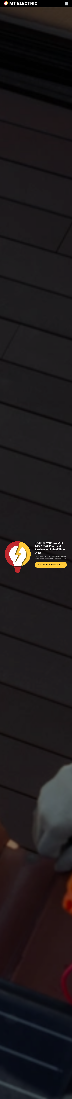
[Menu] (66, 3)
